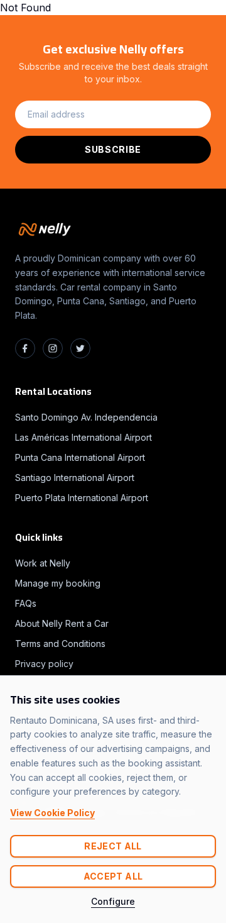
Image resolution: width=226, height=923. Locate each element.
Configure (113, 901)
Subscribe (113, 149)
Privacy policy (44, 663)
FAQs (25, 603)
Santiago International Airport (74, 477)
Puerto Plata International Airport (81, 497)
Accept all (113, 876)
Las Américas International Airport (83, 437)
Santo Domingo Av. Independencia (86, 417)
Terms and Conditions (60, 643)
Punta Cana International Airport (80, 457)
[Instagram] (53, 348)
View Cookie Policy (52, 812)
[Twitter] (80, 348)
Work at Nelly (42, 563)
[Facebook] (25, 348)
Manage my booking (57, 583)
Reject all (113, 846)
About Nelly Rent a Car (62, 623)
